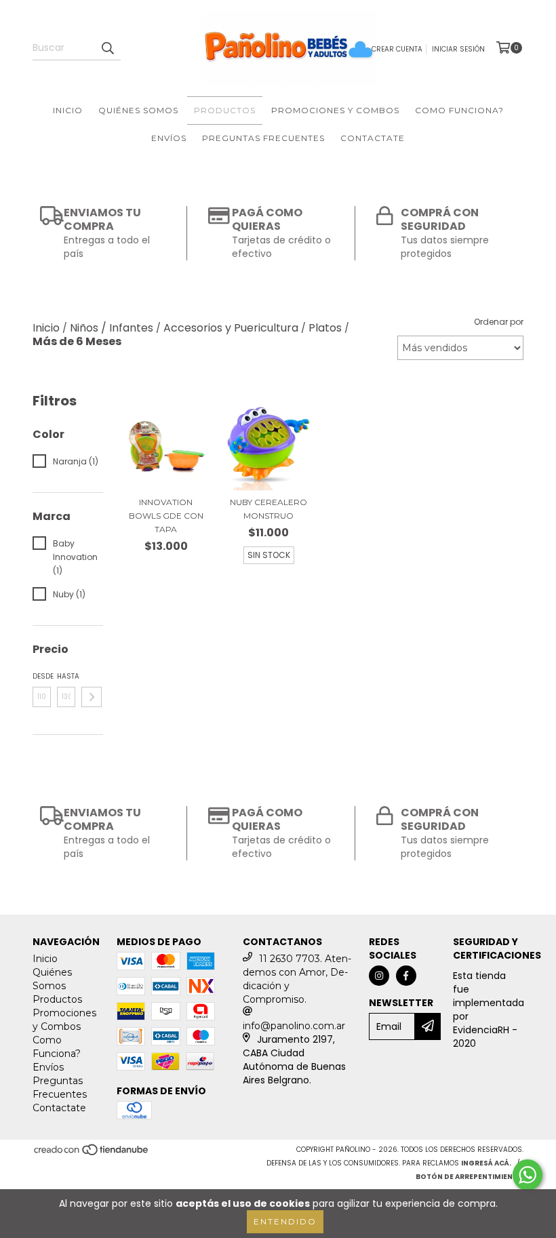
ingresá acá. (486, 1163)
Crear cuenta (397, 49)
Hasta (66, 676)
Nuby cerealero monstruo (268, 509)
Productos (225, 110)
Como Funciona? (459, 110)
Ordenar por (498, 321)
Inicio (68, 110)
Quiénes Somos (138, 110)
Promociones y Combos (335, 110)
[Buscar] (107, 48)
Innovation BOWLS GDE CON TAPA (166, 515)
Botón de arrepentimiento (469, 1177)
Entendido (285, 1221)
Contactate (372, 138)
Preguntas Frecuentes (263, 138)
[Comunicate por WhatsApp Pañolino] (527, 1175)
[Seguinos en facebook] (406, 975)
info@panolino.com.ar (294, 1026)
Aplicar (91, 697)
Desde (42, 676)
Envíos (168, 138)
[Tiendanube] (92, 1154)
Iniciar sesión (458, 49)
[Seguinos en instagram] (379, 975)
